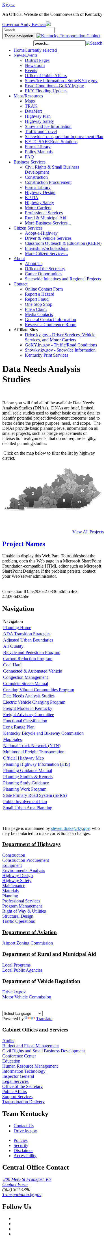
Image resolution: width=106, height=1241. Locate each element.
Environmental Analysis (23, 870)
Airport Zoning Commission (27, 943)
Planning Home (17, 627)
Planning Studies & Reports (28, 776)
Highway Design (17, 875)
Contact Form (15, 1184)
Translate (44, 1018)
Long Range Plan (18, 727)
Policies (20, 1140)
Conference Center (19, 1056)
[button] (94, 43)
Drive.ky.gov (14, 991)
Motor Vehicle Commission (26, 996)
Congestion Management (25, 677)
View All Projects (88, 531)
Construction (13, 855)
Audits (8, 1040)
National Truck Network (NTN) (31, 745)
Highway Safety (16, 880)
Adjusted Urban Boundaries (28, 640)
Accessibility (25, 1155)
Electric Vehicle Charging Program (34, 702)
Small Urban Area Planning (27, 807)
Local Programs (16, 965)
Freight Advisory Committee (28, 714)
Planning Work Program (24, 789)
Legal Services (15, 1081)
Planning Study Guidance (26, 782)
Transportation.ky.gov (21, 1194)
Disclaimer (23, 1150)
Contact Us (24, 1125)
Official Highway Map (23, 758)
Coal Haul (12, 664)
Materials (10, 890)
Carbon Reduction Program (27, 658)
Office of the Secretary (22, 1086)
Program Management (22, 906)
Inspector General (18, 1076)
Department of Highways (31, 844)
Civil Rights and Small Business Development (43, 1050)
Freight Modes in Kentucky (27, 708)
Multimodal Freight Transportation (33, 751)
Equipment (12, 865)
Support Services (17, 1096)
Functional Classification (25, 720)
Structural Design (17, 916)
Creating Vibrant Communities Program (38, 689)
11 (79, 502)
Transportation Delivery (23, 1101)
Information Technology (24, 1071)
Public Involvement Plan (25, 801)
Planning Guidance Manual (27, 770)
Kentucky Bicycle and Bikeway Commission (43, 733)
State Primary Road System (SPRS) (35, 795)
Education (11, 1061)
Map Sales (12, 739)
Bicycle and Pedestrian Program (31, 652)
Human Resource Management (30, 1066)
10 (82, 491)
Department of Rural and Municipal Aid (49, 954)
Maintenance (13, 885)
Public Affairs (14, 1091)
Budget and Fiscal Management (30, 1045)
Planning (10, 895)
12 (94, 492)
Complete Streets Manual (25, 683)
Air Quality (13, 646)
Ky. (8, 4)
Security (21, 1145)
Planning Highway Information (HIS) (36, 764)
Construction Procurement (25, 860)
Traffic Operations (18, 921)
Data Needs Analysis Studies (29, 695)
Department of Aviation (29, 932)
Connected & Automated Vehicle (32, 671)
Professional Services (21, 900)
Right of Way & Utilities (24, 911)
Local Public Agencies (22, 970)
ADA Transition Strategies (26, 633)
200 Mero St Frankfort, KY (27, 1179)
